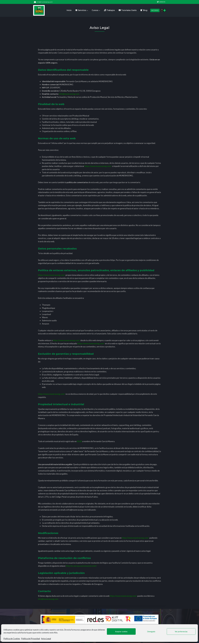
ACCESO (154, 10)
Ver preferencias (181, 631)
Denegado (151, 631)
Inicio (69, 10)
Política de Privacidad (30, 638)
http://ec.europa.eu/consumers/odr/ (81, 566)
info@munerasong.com (69, 94)
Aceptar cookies (121, 631)
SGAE (79, 441)
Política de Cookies (11, 638)
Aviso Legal (46, 638)
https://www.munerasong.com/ (98, 166)
